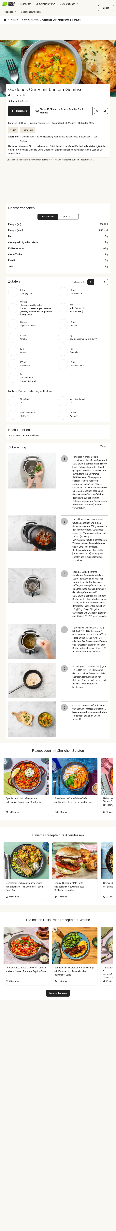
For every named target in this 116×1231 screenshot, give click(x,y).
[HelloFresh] (8, 4)
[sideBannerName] (58, 182)
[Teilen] (105, 111)
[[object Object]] (97, 111)
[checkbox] (9, 101)
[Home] (5, 20)
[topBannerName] (58, 32)
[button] (58, 281)
